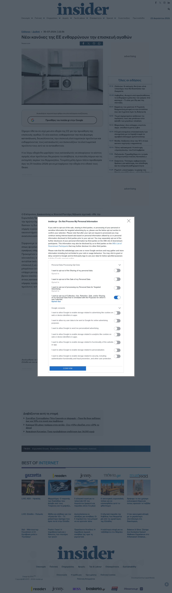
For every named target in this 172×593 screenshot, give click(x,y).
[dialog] (86, 296)
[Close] (129, 221)
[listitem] (86, 265)
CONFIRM (68, 368)
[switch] (117, 270)
